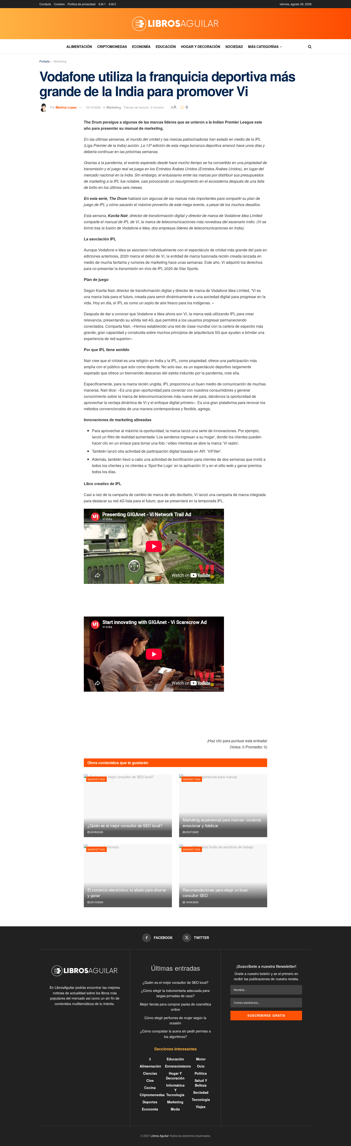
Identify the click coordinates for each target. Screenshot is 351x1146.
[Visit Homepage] (175, 23)
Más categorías (263, 46)
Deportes (150, 1101)
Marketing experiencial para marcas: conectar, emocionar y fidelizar (222, 822)
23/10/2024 (96, 902)
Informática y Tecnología (175, 1090)
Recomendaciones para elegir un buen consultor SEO (215, 892)
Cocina (150, 1087)
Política (201, 1073)
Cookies (59, 4)
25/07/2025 (191, 832)
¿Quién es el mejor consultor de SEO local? (124, 825)
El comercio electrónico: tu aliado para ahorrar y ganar (126, 892)
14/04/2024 (191, 902)
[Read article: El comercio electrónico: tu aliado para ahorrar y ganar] (128, 875)
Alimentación (79, 46)
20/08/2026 (96, 832)
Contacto (45, 4)
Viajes (201, 1106)
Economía (141, 46)
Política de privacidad (82, 4)
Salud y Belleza (201, 1083)
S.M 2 (112, 4)
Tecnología (201, 1099)
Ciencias (150, 1073)
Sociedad (234, 46)
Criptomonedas (112, 46)
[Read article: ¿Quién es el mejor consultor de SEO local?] (128, 805)
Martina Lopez (66, 107)
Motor (201, 1059)
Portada (44, 61)
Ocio (201, 1066)
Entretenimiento (178, 1066)
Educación (166, 46)
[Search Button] (310, 46)
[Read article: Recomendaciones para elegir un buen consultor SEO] (223, 875)
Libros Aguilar (160, 1136)
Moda (175, 1109)
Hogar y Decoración (200, 46)
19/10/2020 (93, 107)
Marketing (59, 61)
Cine (150, 1080)
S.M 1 (102, 4)
